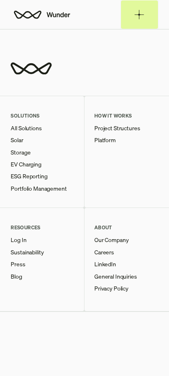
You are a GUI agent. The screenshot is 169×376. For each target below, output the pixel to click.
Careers (104, 252)
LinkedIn (105, 264)
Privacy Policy (111, 288)
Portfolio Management (38, 188)
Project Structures (117, 128)
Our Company (111, 239)
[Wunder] (41, 14)
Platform (105, 140)
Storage (20, 152)
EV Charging (26, 164)
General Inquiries (115, 276)
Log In (18, 239)
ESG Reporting (29, 176)
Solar (17, 140)
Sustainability (27, 252)
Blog (16, 276)
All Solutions (26, 128)
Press (18, 264)
